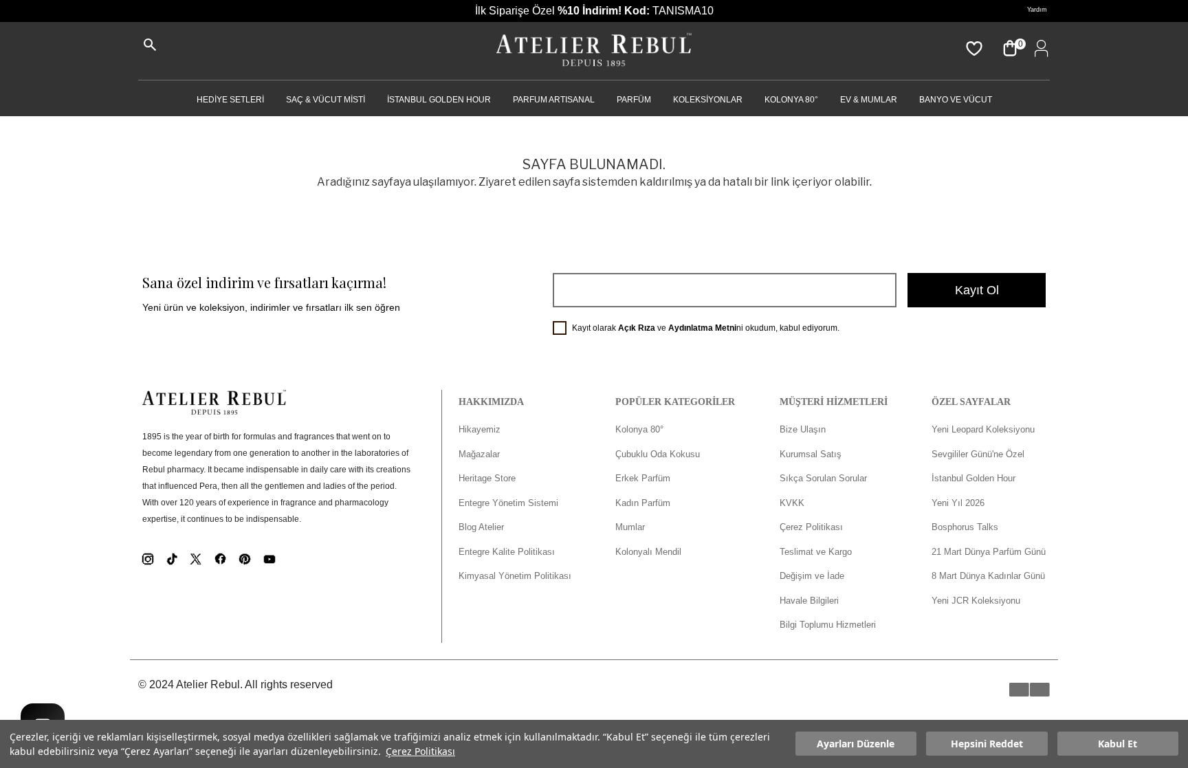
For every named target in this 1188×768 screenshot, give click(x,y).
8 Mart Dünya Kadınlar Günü (988, 576)
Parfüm (634, 100)
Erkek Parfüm (642, 478)
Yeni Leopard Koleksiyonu (983, 429)
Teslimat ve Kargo (816, 552)
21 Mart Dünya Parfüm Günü (989, 552)
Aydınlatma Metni (702, 328)
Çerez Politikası (420, 751)
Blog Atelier (481, 527)
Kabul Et (1117, 744)
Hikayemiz (479, 429)
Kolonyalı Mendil (648, 552)
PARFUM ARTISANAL (554, 100)
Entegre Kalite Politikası (507, 552)
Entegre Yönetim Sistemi (508, 503)
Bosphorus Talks (965, 527)
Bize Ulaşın (803, 429)
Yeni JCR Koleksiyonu (976, 600)
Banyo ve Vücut (955, 100)
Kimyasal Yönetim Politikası (515, 576)
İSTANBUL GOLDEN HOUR (439, 100)
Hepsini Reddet (987, 744)
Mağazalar (479, 454)
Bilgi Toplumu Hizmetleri (828, 624)
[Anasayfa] (594, 51)
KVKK (792, 503)
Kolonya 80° (791, 100)
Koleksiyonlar (707, 100)
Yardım (1037, 9)
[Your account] (1039, 48)
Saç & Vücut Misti (325, 100)
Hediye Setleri (230, 100)
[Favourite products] (973, 48)
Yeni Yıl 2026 (958, 503)
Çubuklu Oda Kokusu (657, 454)
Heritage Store (487, 478)
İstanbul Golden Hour (973, 478)
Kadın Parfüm (642, 503)
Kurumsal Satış (811, 454)
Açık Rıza (636, 328)
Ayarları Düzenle (855, 744)
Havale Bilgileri (809, 600)
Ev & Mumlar (868, 100)
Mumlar (630, 527)
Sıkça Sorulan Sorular (823, 478)
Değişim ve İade (812, 576)
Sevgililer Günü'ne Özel (978, 454)
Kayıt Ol (977, 290)
